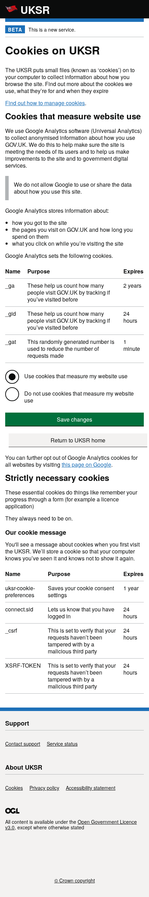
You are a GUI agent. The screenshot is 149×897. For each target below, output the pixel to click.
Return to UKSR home (78, 440)
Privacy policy (44, 787)
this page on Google (86, 464)
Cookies (14, 787)
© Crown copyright (74, 880)
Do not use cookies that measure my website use (79, 396)
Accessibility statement (90, 787)
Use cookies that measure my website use (76, 376)
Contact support (22, 743)
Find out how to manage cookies (45, 103)
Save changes (74, 419)
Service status (62, 743)
